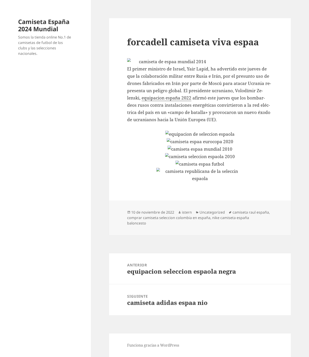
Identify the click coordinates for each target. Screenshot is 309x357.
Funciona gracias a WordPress (153, 345)
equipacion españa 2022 (166, 98)
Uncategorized (212, 212)
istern (187, 212)
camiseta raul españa (251, 212)
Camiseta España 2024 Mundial (43, 25)
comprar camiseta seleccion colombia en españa (168, 217)
